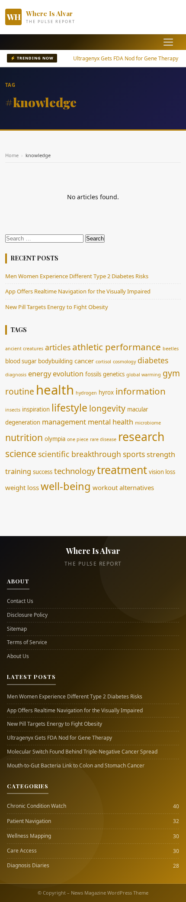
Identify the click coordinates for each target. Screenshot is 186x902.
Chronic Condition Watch (36, 806)
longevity (107, 408)
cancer (84, 360)
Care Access (22, 850)
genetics (114, 374)
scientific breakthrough (79, 454)
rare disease (103, 439)
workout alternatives (123, 487)
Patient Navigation (29, 821)
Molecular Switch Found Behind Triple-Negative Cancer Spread (82, 751)
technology (74, 470)
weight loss (22, 487)
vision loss (162, 472)
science (20, 453)
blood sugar (20, 361)
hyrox (106, 392)
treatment (122, 469)
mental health (110, 422)
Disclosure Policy (27, 615)
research (141, 436)
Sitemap (17, 628)
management (64, 422)
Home (12, 155)
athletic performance (116, 347)
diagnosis (15, 375)
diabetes (153, 360)
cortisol (103, 362)
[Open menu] (168, 42)
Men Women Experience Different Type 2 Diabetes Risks (76, 276)
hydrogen (86, 393)
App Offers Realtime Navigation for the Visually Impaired (78, 291)
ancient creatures (24, 349)
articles (58, 347)
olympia (55, 439)
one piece (77, 439)
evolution (68, 374)
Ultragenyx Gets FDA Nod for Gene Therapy (116, 58)
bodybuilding (55, 361)
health (55, 389)
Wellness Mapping (29, 836)
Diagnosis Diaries (28, 865)
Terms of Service (27, 642)
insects (12, 410)
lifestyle (69, 408)
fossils (93, 374)
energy (39, 374)
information (140, 391)
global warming (143, 375)
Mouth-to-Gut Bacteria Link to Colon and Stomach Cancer (75, 765)
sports (134, 454)
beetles (171, 349)
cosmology (124, 362)
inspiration (36, 409)
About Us (18, 656)
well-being (66, 486)
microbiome (148, 423)
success (42, 472)
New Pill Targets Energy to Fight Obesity (56, 307)
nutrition (24, 437)
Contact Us (20, 601)
